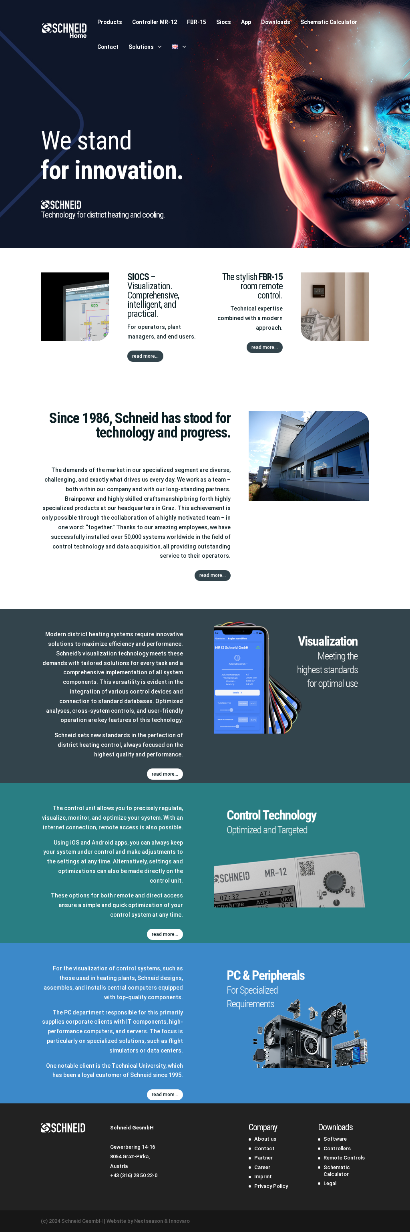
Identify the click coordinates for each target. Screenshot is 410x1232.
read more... (145, 356)
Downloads (275, 22)
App (246, 22)
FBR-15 (196, 22)
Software (335, 1139)
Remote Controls (344, 1158)
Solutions (141, 47)
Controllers (337, 1148)
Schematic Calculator (328, 22)
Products (109, 22)
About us (265, 1139)
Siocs (223, 22)
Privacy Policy (271, 1186)
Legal (330, 1183)
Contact (108, 47)
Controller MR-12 (154, 22)
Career (262, 1167)
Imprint (263, 1177)
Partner (263, 1158)
